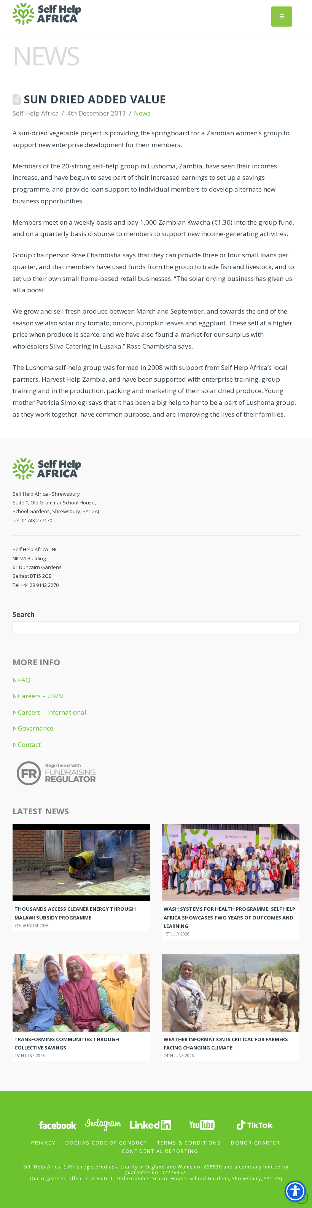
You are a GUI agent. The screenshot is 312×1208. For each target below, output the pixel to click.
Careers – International (52, 712)
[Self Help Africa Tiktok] (254, 1124)
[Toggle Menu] (281, 16)
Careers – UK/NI (41, 696)
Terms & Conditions (189, 1142)
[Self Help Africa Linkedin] (149, 1124)
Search (24, 614)
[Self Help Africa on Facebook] (57, 1124)
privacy (43, 1142)
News (142, 113)
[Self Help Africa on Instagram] (103, 1124)
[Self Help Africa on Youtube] (203, 1124)
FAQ (24, 680)
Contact (29, 744)
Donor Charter (255, 1142)
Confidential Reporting (160, 1151)
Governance (35, 728)
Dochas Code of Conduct (106, 1142)
